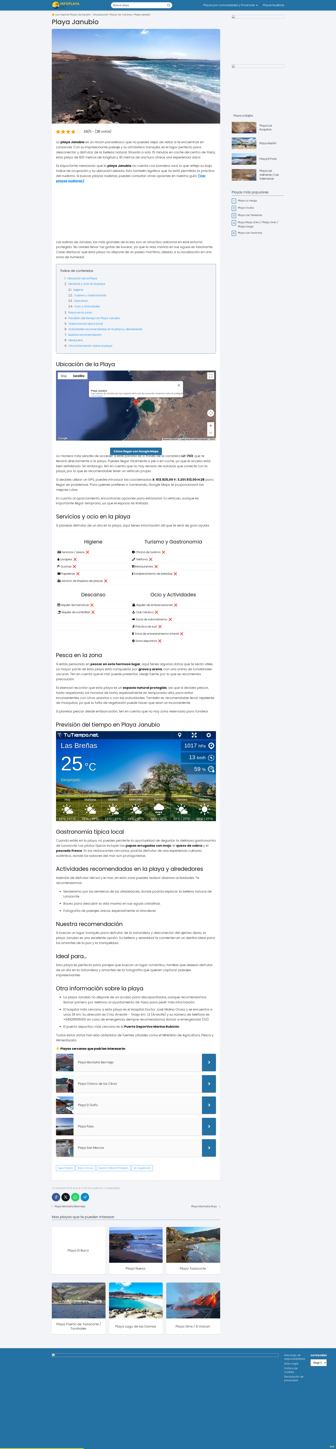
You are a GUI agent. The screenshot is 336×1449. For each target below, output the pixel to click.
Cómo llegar (97, 396)
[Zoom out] (210, 432)
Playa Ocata (246, 208)
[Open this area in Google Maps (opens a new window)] (62, 438)
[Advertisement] (136, 211)
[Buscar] (168, 5)
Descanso (81, 301)
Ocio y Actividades (87, 306)
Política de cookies (291, 1370)
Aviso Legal (291, 1363)
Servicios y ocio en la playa (86, 284)
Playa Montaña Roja (204, 1206)
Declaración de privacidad (293, 1378)
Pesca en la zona (80, 313)
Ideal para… (76, 340)
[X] (65, 1197)
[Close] (179, 385)
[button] (136, 402)
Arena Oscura (86, 1168)
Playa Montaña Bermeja (70, 1206)
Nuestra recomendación (85, 335)
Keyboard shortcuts (170, 439)
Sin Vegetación (142, 1168)
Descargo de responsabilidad (294, 1357)
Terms (212, 439)
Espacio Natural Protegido (113, 1168)
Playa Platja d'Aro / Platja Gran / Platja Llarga (258, 224)
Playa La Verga (248, 200)
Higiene (78, 290)
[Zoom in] (210, 425)
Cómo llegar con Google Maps (136, 451)
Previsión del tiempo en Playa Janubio (94, 318)
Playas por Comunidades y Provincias (229, 5)
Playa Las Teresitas (250, 215)
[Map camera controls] (210, 413)
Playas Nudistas (273, 5)
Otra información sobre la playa (90, 346)
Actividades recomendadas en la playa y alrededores (105, 329)
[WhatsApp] (75, 1197)
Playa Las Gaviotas (250, 233)
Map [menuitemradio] (64, 376)
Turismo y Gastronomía (90, 295)
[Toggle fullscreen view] (210, 375)
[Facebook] (56, 1197)
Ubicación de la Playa (82, 278)
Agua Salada (65, 1168)
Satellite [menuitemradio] (79, 376)
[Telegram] (85, 1197)
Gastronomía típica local (85, 324)
